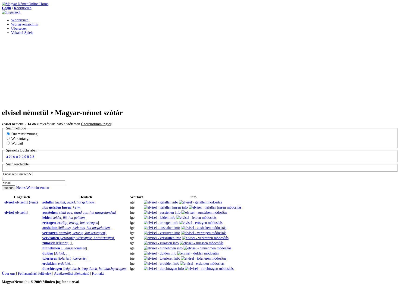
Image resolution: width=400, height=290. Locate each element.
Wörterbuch (19, 20)
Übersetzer (19, 28)
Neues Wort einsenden (32, 188)
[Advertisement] (200, 71)
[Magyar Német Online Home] (25, 4)
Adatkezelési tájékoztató (72, 273)
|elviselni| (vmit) (21, 202)
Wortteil (16, 143)
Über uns (8, 273)
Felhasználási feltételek (34, 273)
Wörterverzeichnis (24, 24)
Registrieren (22, 8)
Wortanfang (19, 139)
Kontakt (98, 273)
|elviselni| (16, 212)
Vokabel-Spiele (22, 33)
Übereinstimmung (24, 134)
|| (68, 202)
